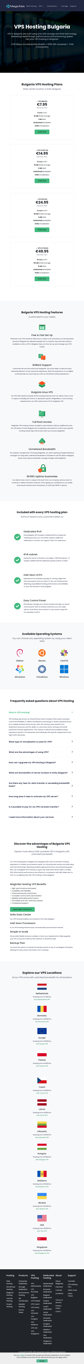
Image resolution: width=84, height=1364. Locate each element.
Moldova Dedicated (47, 1330)
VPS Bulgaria (34, 1296)
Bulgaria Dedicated (47, 1296)
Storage (64, 6)
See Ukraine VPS (42, 1209)
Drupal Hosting (9, 1305)
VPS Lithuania (34, 1312)
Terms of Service (59, 1301)
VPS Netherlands (36, 1284)
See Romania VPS (42, 1022)
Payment (59, 1287)
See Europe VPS (42, 1044)
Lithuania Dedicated (47, 1319)
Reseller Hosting (22, 1305)
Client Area (72, 1290)
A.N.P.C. (58, 1311)
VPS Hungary (34, 1317)
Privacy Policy (58, 1307)
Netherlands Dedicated (48, 1284)
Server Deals (21, 1311)
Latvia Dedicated (47, 1313)
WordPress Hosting (10, 1288)
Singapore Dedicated (47, 1342)
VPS (40, 6)
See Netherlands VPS (42, 999)
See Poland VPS (42, 1066)
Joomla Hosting (9, 1299)
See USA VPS (42, 1231)
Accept (42, 1361)
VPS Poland (35, 1301)
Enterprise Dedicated (23, 1282)
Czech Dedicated (47, 1307)
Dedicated (51, 6)
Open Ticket (70, 1294)
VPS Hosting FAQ (72, 1285)
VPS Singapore (35, 1332)
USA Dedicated (47, 1336)
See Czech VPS (42, 1093)
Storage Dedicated (23, 1288)
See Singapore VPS (42, 1253)
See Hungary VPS (42, 1159)
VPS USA (34, 1328)
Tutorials (71, 1281)
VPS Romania (34, 1290)
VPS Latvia (35, 1307)
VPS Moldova (34, 1323)
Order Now (42, 132)
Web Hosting (31, 6)
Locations (59, 1293)
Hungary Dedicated (47, 1325)
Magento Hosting (10, 1293)
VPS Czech (35, 1304)
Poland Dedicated (47, 1302)
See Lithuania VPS (42, 1137)
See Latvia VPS (42, 1115)
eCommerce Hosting (23, 1293)
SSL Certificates (23, 1299)
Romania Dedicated (47, 1290)
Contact (59, 1290)
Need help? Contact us (22, 909)
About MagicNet (59, 1282)
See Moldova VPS (42, 1187)
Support (73, 6)
